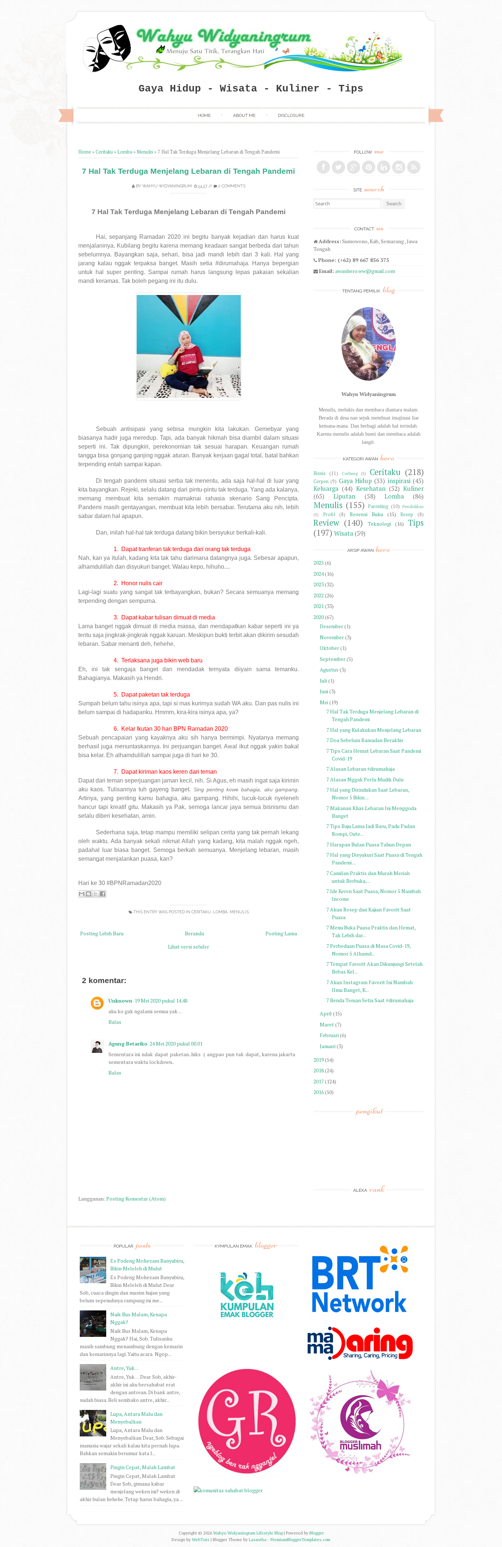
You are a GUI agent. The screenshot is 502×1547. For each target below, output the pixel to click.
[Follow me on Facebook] (323, 167)
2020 (318, 617)
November (332, 637)
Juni (324, 691)
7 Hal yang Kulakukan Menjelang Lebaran (373, 729)
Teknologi (379, 523)
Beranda (194, 933)
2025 (318, 562)
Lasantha (257, 1539)
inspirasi (399, 481)
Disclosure (291, 115)
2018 (318, 1070)
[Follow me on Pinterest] (368, 167)
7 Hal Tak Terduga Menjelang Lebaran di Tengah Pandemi (188, 171)
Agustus (329, 669)
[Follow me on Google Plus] (353, 167)
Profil (329, 514)
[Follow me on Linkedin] (383, 167)
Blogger (316, 1533)
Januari (328, 1046)
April (326, 1013)
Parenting (378, 506)
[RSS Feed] (413, 167)
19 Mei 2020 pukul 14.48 (161, 1000)
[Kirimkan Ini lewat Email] (81, 893)
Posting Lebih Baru (101, 933)
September (332, 658)
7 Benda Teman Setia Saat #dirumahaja (369, 1000)
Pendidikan (413, 506)
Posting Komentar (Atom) (136, 1198)
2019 (318, 1059)
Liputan (344, 496)
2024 (318, 573)
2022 (318, 595)
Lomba (124, 152)
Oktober (329, 647)
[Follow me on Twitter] (338, 167)
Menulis (145, 152)
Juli (323, 680)
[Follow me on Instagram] (398, 167)
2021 (318, 605)
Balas (114, 1021)
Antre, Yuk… (124, 1367)
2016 (318, 1092)
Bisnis (319, 473)
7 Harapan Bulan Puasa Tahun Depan (368, 844)
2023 (318, 584)
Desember (331, 626)
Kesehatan (371, 489)
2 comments (231, 186)
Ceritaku (104, 152)
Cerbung (350, 473)
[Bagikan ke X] (95, 893)
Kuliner (413, 489)
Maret (327, 1024)
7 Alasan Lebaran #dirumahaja (360, 768)
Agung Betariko (127, 1043)
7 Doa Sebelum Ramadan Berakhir (365, 740)
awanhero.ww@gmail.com (365, 270)
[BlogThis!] (88, 893)
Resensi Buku (366, 514)
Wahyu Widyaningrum (167, 186)
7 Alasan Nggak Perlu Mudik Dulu (365, 779)
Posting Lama (281, 933)
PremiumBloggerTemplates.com (300, 1539)
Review (326, 522)
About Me (244, 115)
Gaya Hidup (355, 481)
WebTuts (200, 1539)
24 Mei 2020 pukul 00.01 (176, 1043)
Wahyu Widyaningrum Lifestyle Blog (248, 1533)
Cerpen (321, 481)
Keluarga (325, 489)
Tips (416, 522)
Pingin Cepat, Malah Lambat (142, 1467)
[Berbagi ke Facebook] (102, 893)
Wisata (343, 533)
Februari (329, 1035)
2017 (318, 1081)
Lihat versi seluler (188, 946)
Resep (406, 514)
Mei (324, 702)
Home (204, 115)
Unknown (120, 1000)
